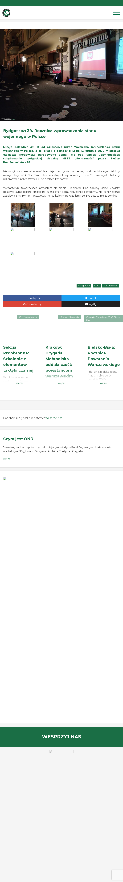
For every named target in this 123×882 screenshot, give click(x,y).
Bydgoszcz (84, 285)
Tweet (91, 298)
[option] (61, 758)
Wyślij (92, 304)
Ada (13, 119)
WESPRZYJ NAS (61, 737)
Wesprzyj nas (53, 418)
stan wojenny (110, 285)
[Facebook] (120, 3)
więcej (7, 459)
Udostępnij (33, 298)
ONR (96, 285)
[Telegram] (113, 3)
